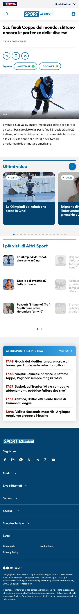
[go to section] (72, 166)
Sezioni (7, 498)
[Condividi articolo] (6, 56)
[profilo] (73, 14)
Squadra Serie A (13, 523)
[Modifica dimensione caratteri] (25, 56)
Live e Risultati (12, 485)
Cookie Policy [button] (47, 546)
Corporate (9, 546)
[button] (39, 14)
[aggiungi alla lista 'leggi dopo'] (16, 56)
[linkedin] (37, 460)
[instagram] (13, 460)
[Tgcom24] (10, 4)
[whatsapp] (21, 460)
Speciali (8, 511)
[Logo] (39, 14)
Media (7, 473)
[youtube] (53, 460)
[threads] (45, 460)
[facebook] (5, 460)
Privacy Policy (11, 552)
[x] (29, 460)
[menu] (5, 14)
